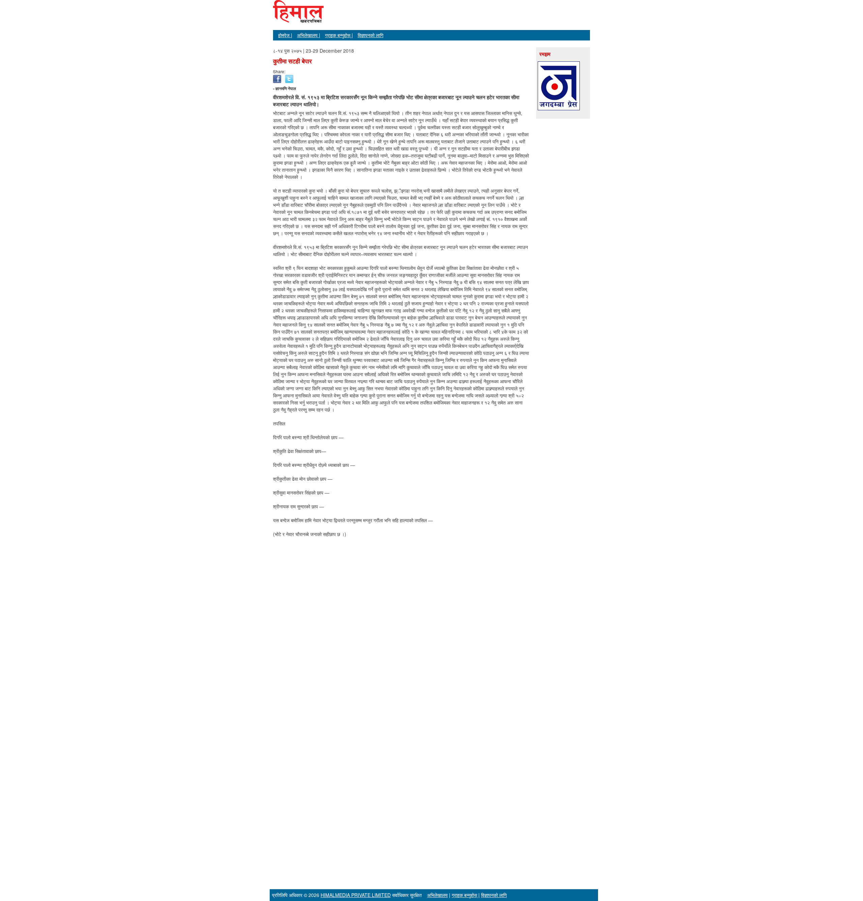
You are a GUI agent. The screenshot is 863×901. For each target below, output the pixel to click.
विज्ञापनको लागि (370, 35)
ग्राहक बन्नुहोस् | (339, 35)
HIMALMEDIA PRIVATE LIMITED (356, 895)
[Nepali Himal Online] (298, 16)
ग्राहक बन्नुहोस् (464, 895)
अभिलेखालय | (308, 35)
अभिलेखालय (437, 895)
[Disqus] (401, 628)
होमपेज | (285, 35)
